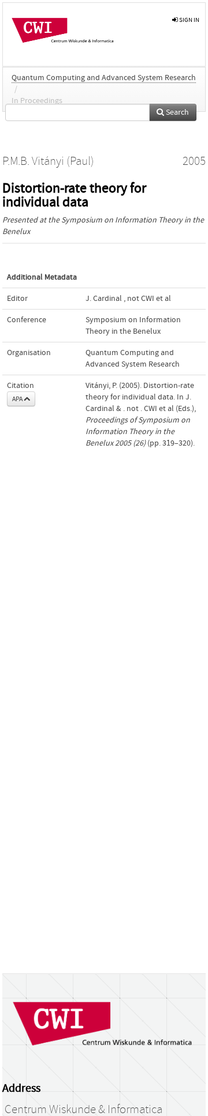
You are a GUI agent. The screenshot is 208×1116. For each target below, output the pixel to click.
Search (176, 112)
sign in (188, 20)
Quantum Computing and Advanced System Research (104, 77)
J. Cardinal (104, 298)
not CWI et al (149, 298)
